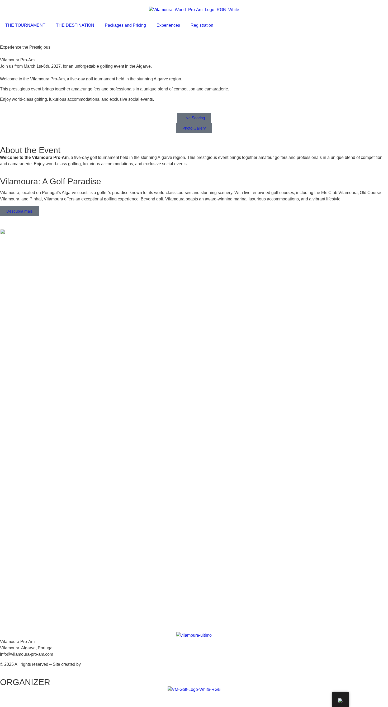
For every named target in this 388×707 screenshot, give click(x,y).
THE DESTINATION (75, 25)
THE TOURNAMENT (25, 25)
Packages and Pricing (125, 25)
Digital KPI (92, 664)
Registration (202, 25)
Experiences (168, 25)
